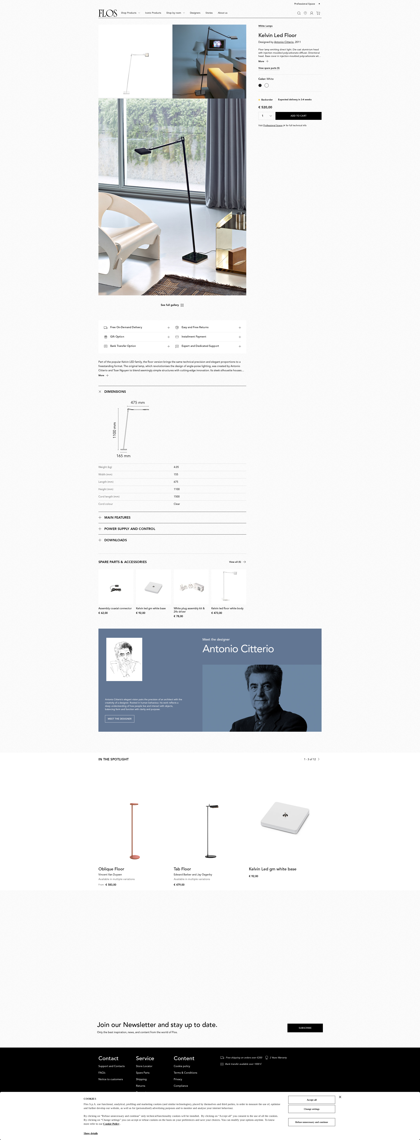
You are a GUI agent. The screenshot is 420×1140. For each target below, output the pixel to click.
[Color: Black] (260, 85)
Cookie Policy (111, 1123)
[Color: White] (266, 85)
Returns (140, 1086)
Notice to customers (110, 1079)
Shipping (141, 1079)
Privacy (178, 1079)
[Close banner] (340, 1097)
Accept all (312, 1100)
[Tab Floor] (210, 816)
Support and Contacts (111, 1066)
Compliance (181, 1086)
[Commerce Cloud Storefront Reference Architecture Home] (107, 13)
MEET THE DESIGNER (120, 719)
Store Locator (144, 1066)
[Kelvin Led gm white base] (285, 816)
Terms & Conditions (185, 1073)
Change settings (311, 1109)
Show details (91, 1133)
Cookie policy (182, 1066)
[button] (307, 4)
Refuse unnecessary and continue (311, 1122)
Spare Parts (142, 1073)
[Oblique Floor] (134, 816)
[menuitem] (130, 13)
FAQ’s (101, 1073)
